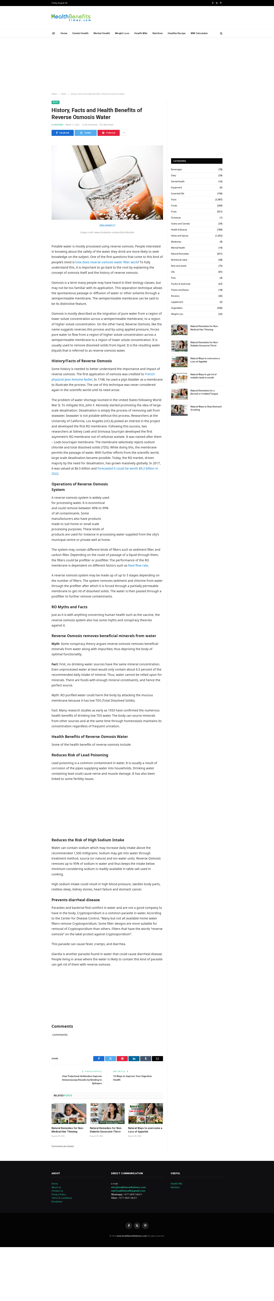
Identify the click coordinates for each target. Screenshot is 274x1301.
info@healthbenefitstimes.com (128, 1187)
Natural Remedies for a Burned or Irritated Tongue (204, 392)
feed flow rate (138, 565)
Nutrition (158, 33)
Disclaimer (57, 1201)
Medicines (176, 241)
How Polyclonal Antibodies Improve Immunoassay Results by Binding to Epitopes (82, 1080)
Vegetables (177, 308)
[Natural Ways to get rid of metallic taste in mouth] (179, 378)
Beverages (176, 169)
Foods (174, 205)
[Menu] (53, 33)
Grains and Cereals (180, 223)
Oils (173, 272)
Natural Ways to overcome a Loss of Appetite (145, 1130)
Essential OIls (177, 193)
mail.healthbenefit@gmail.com (128, 1190)
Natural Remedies (180, 254)
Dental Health (80, 33)
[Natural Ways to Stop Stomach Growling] (179, 410)
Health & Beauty (179, 229)
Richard (58, 125)
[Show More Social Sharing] (124, 133)
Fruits (174, 211)
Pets (173, 278)
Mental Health (102, 33)
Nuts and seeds (178, 266)
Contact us (57, 1190)
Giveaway (176, 217)
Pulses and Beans (180, 290)
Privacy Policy (59, 1194)
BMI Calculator (199, 33)
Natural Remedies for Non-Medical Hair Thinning (68, 1130)
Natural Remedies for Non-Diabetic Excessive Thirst (106, 1130)
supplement (177, 302)
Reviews (175, 296)
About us (56, 1187)
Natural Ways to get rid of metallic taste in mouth (203, 376)
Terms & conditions (62, 1198)
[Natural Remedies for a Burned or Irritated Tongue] (179, 394)
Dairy (173, 175)
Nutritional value (179, 260)
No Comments (91, 125)
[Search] (220, 33)
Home (64, 33)
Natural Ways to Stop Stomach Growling (206, 408)
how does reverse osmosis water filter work (106, 262)
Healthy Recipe (177, 33)
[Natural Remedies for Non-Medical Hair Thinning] (69, 1113)
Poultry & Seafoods (180, 284)
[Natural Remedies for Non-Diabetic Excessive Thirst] (107, 1113)
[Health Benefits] (71, 17)
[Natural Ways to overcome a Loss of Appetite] (145, 1113)
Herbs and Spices (179, 235)
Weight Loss (122, 33)
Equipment (176, 187)
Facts (55, 102)
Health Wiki (140, 33)
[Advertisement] (137, 65)
